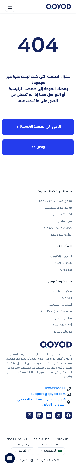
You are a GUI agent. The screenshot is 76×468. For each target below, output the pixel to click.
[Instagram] (29, 415)
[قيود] (58, 6)
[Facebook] (68, 415)
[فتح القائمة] (10, 7)
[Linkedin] (39, 415)
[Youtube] (49, 415)
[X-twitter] (58, 415)
